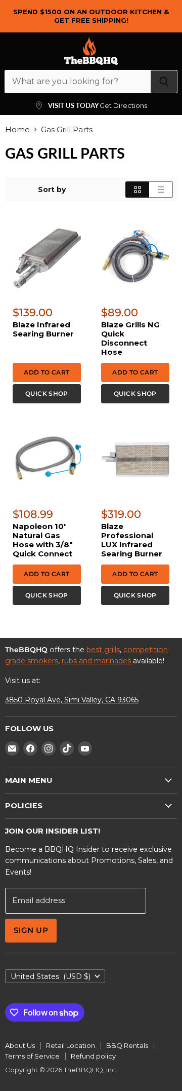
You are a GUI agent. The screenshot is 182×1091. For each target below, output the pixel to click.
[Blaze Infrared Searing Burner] (47, 257)
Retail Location (70, 1045)
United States (50, 976)
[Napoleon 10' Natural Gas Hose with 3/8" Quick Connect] (47, 459)
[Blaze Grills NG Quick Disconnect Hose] (135, 257)
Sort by (52, 189)
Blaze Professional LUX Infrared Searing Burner (131, 539)
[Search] (164, 81)
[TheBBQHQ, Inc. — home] (91, 51)
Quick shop (46, 393)
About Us (20, 1045)
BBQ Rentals (127, 1045)
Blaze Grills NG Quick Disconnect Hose (130, 338)
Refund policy (93, 1056)
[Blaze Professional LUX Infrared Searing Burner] (135, 459)
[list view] (161, 189)
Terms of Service (32, 1056)
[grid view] (137, 189)
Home (17, 129)
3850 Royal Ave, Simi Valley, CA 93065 (72, 699)
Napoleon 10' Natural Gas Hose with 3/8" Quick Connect (43, 539)
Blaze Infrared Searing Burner (43, 329)
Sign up (31, 930)
